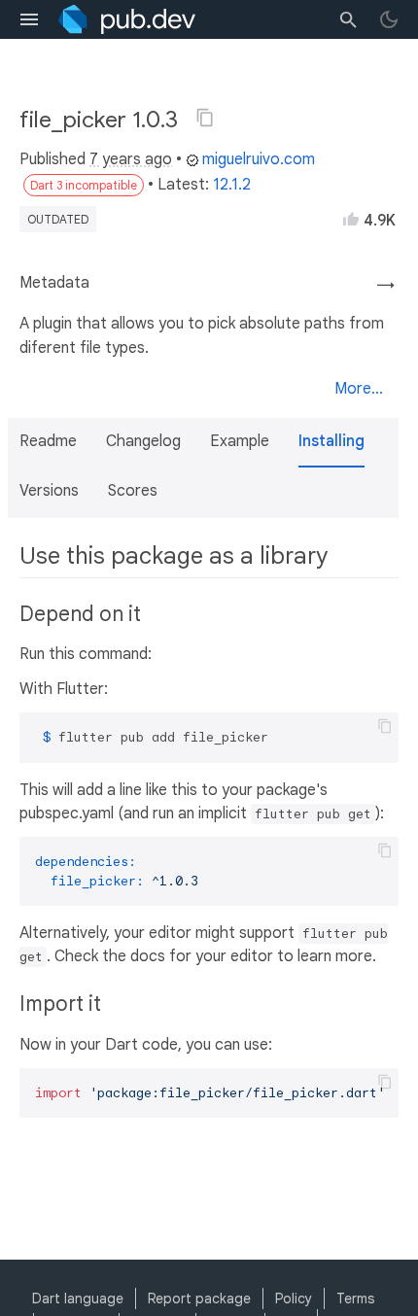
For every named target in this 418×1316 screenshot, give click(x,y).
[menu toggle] (29, 19)
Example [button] (239, 441)
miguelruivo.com (258, 159)
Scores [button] (132, 491)
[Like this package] (351, 218)
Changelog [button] (143, 441)
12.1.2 (232, 184)
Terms (355, 1298)
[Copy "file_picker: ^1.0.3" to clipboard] (205, 117)
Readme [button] (48, 441)
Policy (293, 1298)
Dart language (77, 1298)
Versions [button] (49, 491)
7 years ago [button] (130, 159)
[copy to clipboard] (385, 726)
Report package (199, 1298)
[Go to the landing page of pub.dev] (126, 19)
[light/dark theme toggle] (389, 19)
